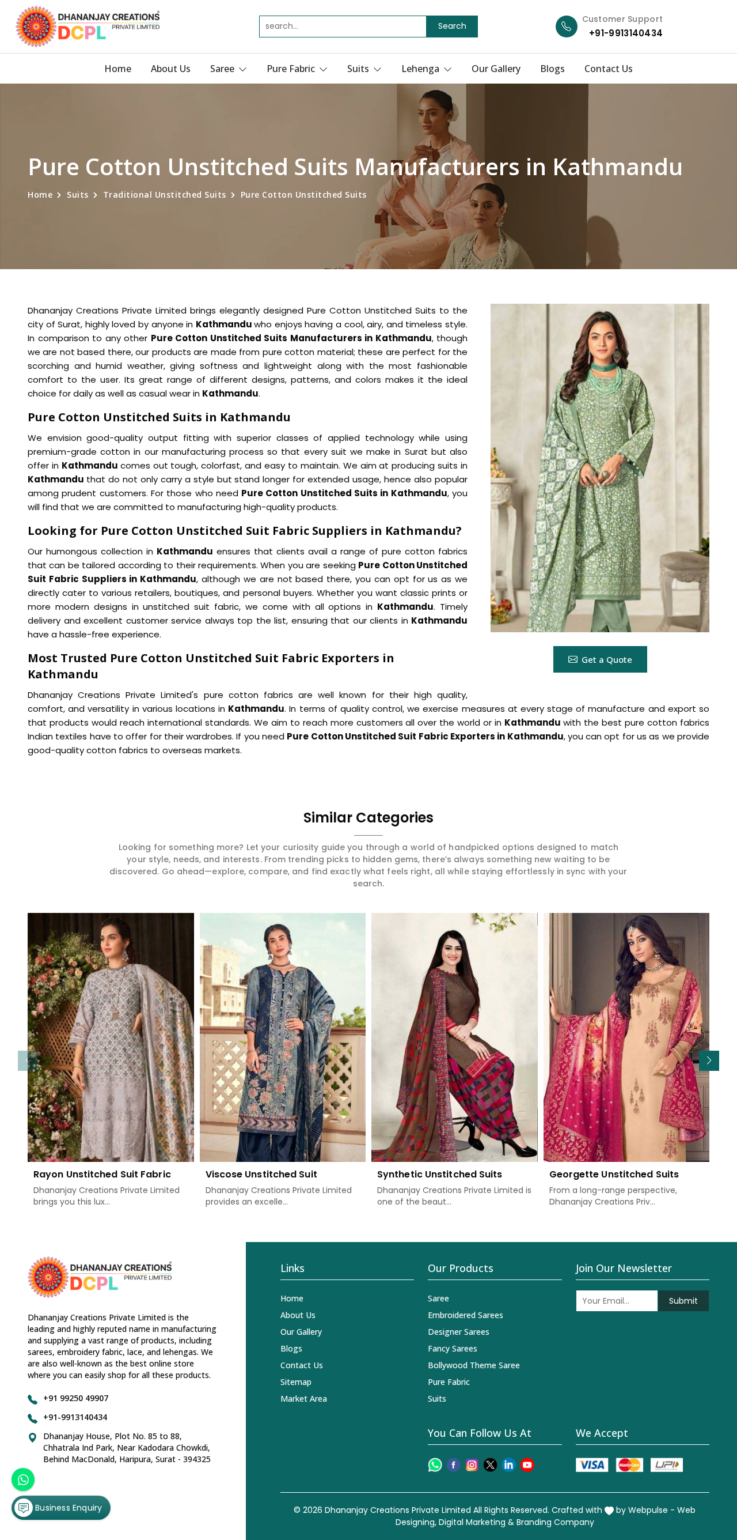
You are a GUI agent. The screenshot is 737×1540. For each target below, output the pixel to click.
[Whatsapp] (435, 1465)
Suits (359, 68)
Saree (223, 68)
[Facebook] (453, 1465)
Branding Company (555, 1522)
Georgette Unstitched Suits (614, 1174)
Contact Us (608, 68)
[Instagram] (472, 1465)
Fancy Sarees (452, 1348)
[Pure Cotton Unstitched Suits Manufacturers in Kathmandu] (600, 468)
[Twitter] (490, 1465)
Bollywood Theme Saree (474, 1365)
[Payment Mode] (629, 1465)
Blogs (552, 68)
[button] (709, 1061)
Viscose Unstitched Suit (261, 1174)
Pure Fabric (292, 68)
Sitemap (295, 1381)
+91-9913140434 (626, 33)
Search (452, 26)
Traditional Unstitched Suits (164, 194)
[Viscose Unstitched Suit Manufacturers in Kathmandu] (283, 1037)
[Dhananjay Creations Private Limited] (87, 26)
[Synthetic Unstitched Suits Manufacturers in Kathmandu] (454, 1037)
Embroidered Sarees (465, 1314)
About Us (171, 68)
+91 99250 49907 (75, 1397)
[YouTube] (527, 1465)
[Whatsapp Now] (23, 1479)
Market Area (303, 1398)
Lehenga (421, 68)
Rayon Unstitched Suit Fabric (102, 1174)
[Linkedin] (509, 1465)
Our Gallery (496, 68)
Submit (683, 1301)
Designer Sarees (458, 1331)
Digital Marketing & (476, 1522)
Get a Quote (607, 659)
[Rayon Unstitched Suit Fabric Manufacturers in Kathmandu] (111, 1037)
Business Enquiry (67, 1507)
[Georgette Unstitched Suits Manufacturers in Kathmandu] (627, 1037)
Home (117, 68)
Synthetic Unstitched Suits (440, 1174)
